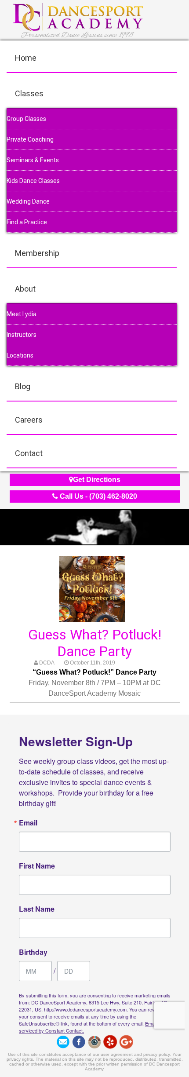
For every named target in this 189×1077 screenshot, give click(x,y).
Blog (22, 386)
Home (25, 57)
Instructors (21, 334)
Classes (29, 93)
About (25, 288)
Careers (29, 419)
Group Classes (26, 118)
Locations (20, 355)
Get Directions (96, 479)
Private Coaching (30, 139)
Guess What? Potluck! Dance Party (94, 643)
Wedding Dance (28, 201)
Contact (29, 453)
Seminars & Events (33, 160)
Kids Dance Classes (33, 180)
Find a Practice (27, 222)
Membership (37, 253)
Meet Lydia (21, 314)
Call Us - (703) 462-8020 (97, 496)
